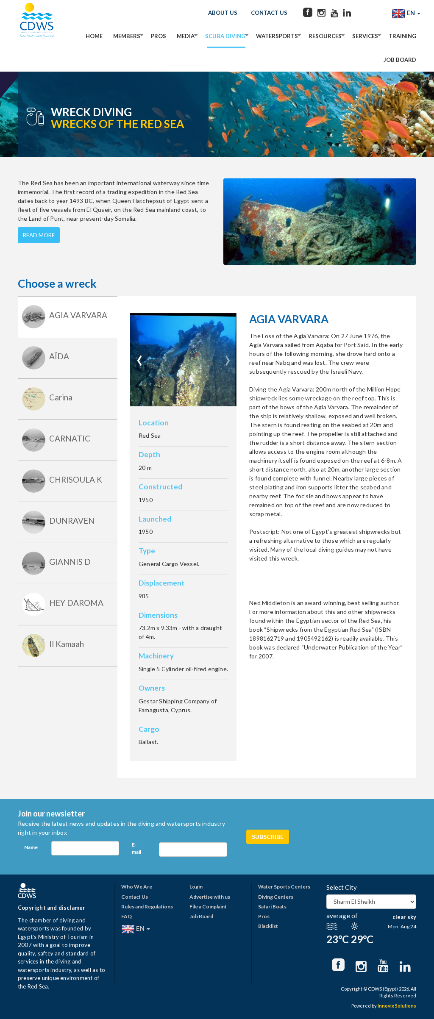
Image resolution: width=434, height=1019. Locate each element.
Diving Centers (275, 897)
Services (365, 36)
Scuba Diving (225, 36)
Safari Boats (272, 906)
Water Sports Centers (284, 886)
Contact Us (269, 12)
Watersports (277, 36)
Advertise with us (209, 897)
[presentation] (140, 357)
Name (31, 847)
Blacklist (268, 926)
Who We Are (136, 886)
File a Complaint (208, 906)
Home (94, 36)
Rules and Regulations (147, 906)
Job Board (400, 59)
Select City (341, 887)
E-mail (136, 848)
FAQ (126, 916)
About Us (222, 12)
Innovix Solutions (397, 1005)
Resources (325, 36)
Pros (158, 36)
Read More (39, 235)
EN (410, 13)
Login (196, 886)
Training (402, 36)
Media (186, 36)
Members (126, 36)
